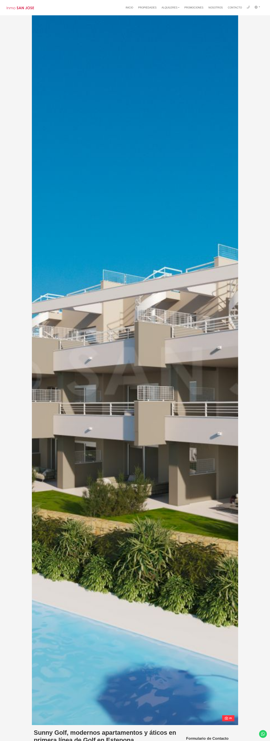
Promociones (193, 7)
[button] (257, 7)
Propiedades (147, 7)
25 (230, 718)
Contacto (235, 7)
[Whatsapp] (263, 734)
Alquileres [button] (170, 7)
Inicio (129, 7)
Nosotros (215, 7)
